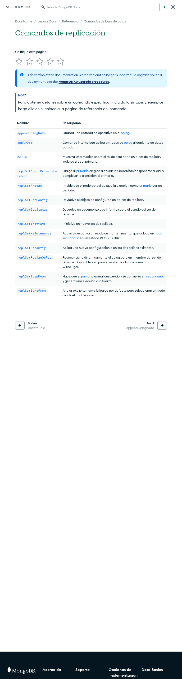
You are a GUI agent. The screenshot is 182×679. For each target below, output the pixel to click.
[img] (19, 61)
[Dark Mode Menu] (173, 7)
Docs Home (23, 21)
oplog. (125, 133)
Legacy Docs (47, 21)
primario (82, 171)
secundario (154, 276)
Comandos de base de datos (105, 21)
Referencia (70, 21)
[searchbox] (99, 7)
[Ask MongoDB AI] (165, 7)
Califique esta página (30, 52)
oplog (128, 142)
